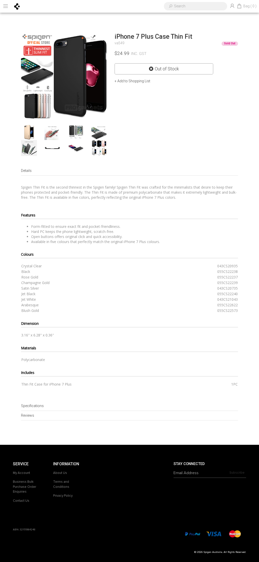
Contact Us (21, 501)
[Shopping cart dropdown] (239, 6)
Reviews (27, 415)
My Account (21, 473)
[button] (132, 81)
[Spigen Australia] (17, 6)
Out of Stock (167, 68)
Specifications (32, 406)
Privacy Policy (63, 496)
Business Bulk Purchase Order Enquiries (24, 487)
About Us (60, 473)
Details (26, 171)
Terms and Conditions (61, 484)
